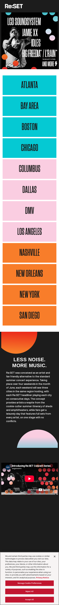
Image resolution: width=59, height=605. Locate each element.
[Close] (55, 556)
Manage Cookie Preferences (29, 583)
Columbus (29, 169)
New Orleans (29, 274)
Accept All (29, 599)
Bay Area (30, 106)
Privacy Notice (42, 577)
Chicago (29, 148)
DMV (29, 211)
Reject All (29, 591)
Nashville (29, 253)
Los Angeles (29, 232)
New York (29, 295)
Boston (29, 127)
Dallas (29, 190)
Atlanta (29, 85)
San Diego (29, 316)
